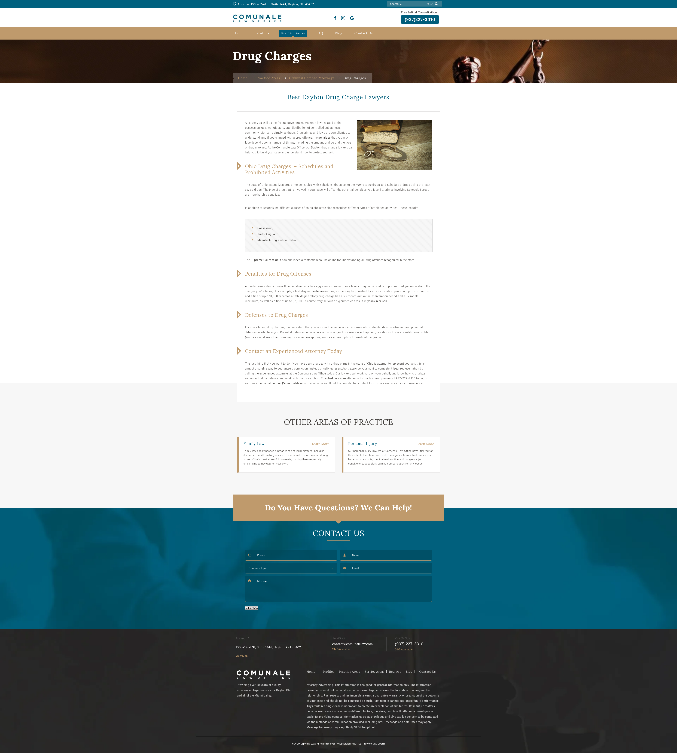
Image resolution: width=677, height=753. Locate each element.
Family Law (254, 443)
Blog (338, 33)
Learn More (320, 444)
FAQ (320, 33)
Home (240, 33)
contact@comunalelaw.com (352, 644)
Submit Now (251, 608)
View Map (242, 655)
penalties (324, 137)
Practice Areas (293, 33)
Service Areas (375, 672)
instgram (343, 18)
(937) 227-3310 (409, 643)
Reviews (395, 672)
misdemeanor (320, 291)
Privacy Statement (374, 743)
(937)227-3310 (420, 19)
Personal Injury (362, 443)
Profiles (263, 33)
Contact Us (363, 33)
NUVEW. (296, 743)
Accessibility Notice (349, 743)
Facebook (335, 18)
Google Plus (352, 18)
